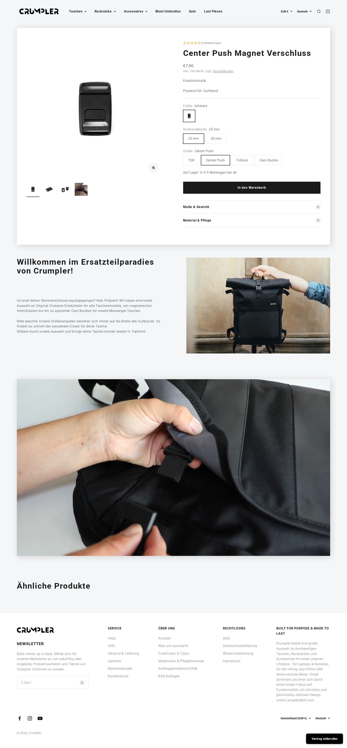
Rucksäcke (103, 11)
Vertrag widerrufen (324, 739)
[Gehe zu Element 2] (49, 190)
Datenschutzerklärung (240, 646)
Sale (192, 11)
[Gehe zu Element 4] (81, 190)
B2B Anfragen (169, 676)
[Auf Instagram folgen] (30, 718)
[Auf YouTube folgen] (40, 718)
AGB (226, 638)
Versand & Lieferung (123, 653)
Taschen (76, 11)
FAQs (112, 638)
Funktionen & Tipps (173, 653)
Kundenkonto (118, 676)
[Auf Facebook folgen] (19, 718)
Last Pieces (213, 11)
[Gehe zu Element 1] (33, 190)
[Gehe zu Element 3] (65, 190)
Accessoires (133, 11)
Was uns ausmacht (173, 646)
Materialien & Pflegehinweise (181, 661)
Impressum (231, 661)
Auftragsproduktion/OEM (177, 668)
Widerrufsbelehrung (238, 653)
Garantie (114, 661)
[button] (251, 43)
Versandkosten (223, 71)
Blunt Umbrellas (168, 11)
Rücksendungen (120, 668)
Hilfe (111, 646)
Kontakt (164, 638)
